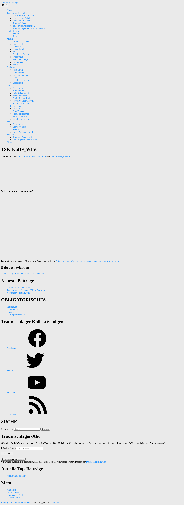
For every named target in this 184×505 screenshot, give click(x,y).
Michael (16, 129)
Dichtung (11, 67)
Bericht (16, 33)
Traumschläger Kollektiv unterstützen (30, 28)
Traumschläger (19, 23)
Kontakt (10, 312)
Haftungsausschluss (16, 314)
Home (10, 10)
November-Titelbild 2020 (18, 293)
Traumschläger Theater (23, 137)
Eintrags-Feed (13, 492)
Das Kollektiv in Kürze (23, 15)
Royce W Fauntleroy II (23, 101)
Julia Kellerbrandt (21, 93)
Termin (16, 36)
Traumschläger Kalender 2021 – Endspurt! (26, 290)
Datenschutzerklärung (96, 462)
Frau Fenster (18, 72)
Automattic (55, 502)
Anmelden (11, 490)
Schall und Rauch (21, 54)
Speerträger (18, 57)
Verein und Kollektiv (22, 20)
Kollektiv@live (14, 31)
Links (9, 142)
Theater (10, 134)
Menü (4, 5)
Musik (10, 39)
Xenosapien (18, 62)
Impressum (12, 307)
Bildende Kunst (14, 106)
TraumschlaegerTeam (60, 156)
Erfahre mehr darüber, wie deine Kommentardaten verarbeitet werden (87, 261)
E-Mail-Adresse (8, 448)
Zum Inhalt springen (10, 2)
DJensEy (17, 46)
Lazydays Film (19, 126)
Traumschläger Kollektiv (18, 13)
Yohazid (16, 64)
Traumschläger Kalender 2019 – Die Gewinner (22, 273)
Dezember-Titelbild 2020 (18, 287)
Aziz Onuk (18, 70)
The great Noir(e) (20, 59)
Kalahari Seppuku (21, 75)
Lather (16, 77)
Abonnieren (7, 454)
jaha (14, 51)
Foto (9, 85)
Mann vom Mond (21, 95)
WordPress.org (13, 497)
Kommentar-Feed (15, 495)
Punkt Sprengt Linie (22, 98)
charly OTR (18, 44)
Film (9, 121)
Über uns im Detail (21, 18)
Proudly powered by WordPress (15, 502)
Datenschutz (12, 309)
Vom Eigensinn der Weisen (25, 139)
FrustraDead (18, 49)
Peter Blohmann (20, 116)
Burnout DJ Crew (21, 41)
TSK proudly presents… (24, 26)
